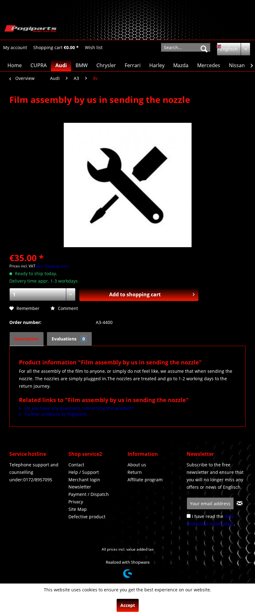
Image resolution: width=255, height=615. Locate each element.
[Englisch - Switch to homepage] (30, 29)
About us (137, 465)
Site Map (77, 509)
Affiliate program (145, 480)
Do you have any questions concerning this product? (78, 408)
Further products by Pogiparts (55, 414)
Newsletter (79, 487)
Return (135, 472)
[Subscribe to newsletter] (239, 503)
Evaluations (68, 339)
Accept (127, 605)
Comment (67, 308)
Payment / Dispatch (88, 494)
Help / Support (83, 472)
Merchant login (84, 480)
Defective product (86, 517)
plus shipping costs (52, 266)
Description (26, 339)
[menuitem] (15, 47)
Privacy (75, 502)
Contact (76, 465)
